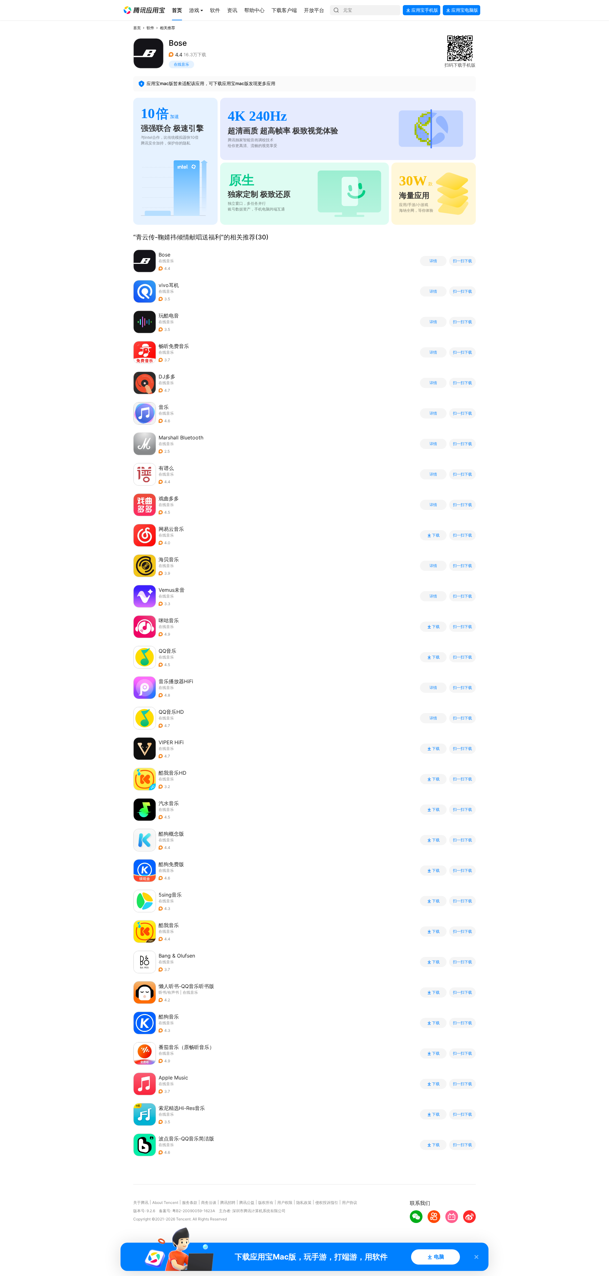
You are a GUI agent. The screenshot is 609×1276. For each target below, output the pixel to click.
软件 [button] (150, 27)
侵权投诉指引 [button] (326, 1202)
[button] (144, 10)
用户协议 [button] (349, 1202)
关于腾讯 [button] (140, 1202)
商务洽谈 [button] (208, 1202)
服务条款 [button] (189, 1202)
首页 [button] (137, 27)
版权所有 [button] (265, 1202)
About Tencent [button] (165, 1202)
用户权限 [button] (284, 1202)
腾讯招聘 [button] (227, 1202)
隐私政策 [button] (303, 1202)
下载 (436, 535)
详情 (433, 261)
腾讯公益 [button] (246, 1202)
